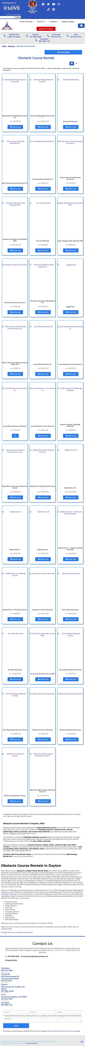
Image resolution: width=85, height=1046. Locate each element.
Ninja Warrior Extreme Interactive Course (14, 487)
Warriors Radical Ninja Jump (70, 730)
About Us (41, 22)
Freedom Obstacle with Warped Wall (15, 240)
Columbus (5, 968)
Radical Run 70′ (70, 488)
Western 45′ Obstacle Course (15, 796)
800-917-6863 (7, 970)
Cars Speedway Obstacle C (42, 179)
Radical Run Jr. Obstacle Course (15, 610)
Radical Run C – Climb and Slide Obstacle (70, 549)
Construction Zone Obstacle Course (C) (70, 178)
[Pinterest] (53, 9)
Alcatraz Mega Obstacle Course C (42, 116)
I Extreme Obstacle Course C (15, 303)
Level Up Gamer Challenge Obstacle (70, 425)
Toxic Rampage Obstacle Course (14, 730)
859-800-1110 (6, 1005)
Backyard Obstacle (70, 121)
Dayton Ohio (28, 814)
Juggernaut (70, 307)
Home (4, 46)
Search (18, 17)
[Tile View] (71, 63)
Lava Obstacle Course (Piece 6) (15, 426)
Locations (53, 22)
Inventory (11, 46)
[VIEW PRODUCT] (15, 76)
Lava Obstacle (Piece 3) (42, 364)
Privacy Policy (11, 960)
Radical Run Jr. (29, 894)
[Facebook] (43, 4)
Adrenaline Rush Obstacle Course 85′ (14, 116)
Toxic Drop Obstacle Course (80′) (42, 674)
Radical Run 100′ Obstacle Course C (42, 487)
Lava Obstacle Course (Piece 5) (70, 364)
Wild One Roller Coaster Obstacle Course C (42, 791)
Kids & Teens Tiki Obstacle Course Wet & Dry (15, 363)
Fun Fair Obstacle (42, 241)
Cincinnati (5, 974)
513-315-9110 (6, 981)
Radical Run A (14, 550)
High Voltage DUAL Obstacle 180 (70, 241)
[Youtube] (53, 4)
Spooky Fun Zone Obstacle (42, 610)
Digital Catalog (68, 22)
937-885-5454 (7, 991)
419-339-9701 (6, 999)
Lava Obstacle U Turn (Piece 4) (42, 426)
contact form (59, 950)
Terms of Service (68, 1031)
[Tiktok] (48, 9)
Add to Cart (16, 127)
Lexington (5, 1002)
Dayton (4, 984)
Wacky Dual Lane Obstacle (42, 730)
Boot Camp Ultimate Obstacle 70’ (14, 183)
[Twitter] (48, 4)
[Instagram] (58, 4)
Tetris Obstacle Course (70, 610)
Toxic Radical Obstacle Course (70, 670)
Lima (3, 994)
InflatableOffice (31, 1043)
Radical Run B (42, 550)
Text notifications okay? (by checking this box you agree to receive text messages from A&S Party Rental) (43, 1016)
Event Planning (26, 22)
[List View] (76, 63)
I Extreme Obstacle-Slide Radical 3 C (42, 302)
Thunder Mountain (15, 670)
